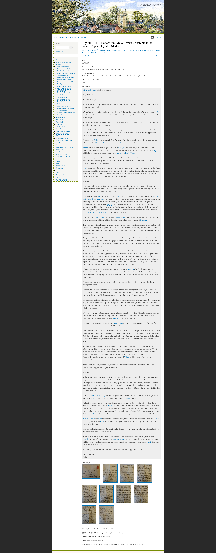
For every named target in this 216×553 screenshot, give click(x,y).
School (58, 152)
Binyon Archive (60, 117)
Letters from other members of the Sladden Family (66, 74)
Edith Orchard (121, 217)
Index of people (60, 52)
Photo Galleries (60, 166)
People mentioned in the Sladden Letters (64, 89)
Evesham (143, 220)
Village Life (59, 150)
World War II (59, 122)
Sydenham (119, 153)
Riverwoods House (90, 90)
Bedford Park (130, 153)
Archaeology (59, 64)
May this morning (98, 395)
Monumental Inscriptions (63, 131)
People (58, 145)
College (128, 398)
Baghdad (86, 439)
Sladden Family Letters (62, 67)
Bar (158, 112)
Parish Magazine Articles (63, 156)
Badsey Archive (60, 175)
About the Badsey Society (63, 62)
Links (57, 173)
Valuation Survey (61, 136)
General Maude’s (119, 439)
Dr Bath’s (118, 196)
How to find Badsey (61, 179)
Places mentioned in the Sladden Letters (64, 94)
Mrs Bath (110, 204)
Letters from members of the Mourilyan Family (65, 83)
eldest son (100, 199)
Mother (115, 318)
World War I (59, 120)
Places (58, 161)
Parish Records (60, 124)
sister (100, 418)
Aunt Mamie (118, 323)
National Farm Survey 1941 (64, 138)
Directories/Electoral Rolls (64, 140)
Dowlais (110, 405)
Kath (155, 150)
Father (94, 414)
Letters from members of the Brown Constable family (99, 50)
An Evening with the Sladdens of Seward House (66, 109)
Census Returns (60, 129)
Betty (95, 398)
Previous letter (87, 56)
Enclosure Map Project (62, 133)
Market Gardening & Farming (64, 147)
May (156, 418)
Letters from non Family (64, 86)
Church (58, 143)
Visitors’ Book (60, 177)
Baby (104, 143)
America (131, 269)
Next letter (156, 56)
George (121, 147)
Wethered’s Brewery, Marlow (98, 212)
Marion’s (86, 418)
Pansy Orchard (100, 217)
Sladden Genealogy (62, 97)
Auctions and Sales (61, 159)
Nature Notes (59, 168)
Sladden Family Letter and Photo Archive (72, 37)
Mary (97, 143)
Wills (57, 170)
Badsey (96, 140)
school (102, 421)
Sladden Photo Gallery (63, 99)
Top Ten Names (60, 127)
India (149, 442)
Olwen (122, 143)
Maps (57, 163)
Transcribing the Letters (64, 106)
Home (55, 37)
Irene (85, 168)
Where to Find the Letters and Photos (65, 103)
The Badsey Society (149, 4)
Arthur (85, 147)
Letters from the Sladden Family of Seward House (64, 70)
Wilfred (127, 357)
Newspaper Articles (61, 154)
